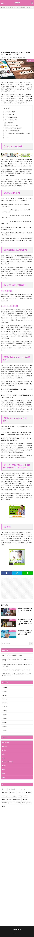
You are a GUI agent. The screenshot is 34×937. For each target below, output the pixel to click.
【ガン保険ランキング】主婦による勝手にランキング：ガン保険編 (16, 670)
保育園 (14, 796)
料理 (4, 769)
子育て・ (5, 765)
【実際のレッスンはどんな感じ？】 (11, 130)
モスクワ (29, 792)
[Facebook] (6, 573)
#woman (17, 3)
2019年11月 (4, 703)
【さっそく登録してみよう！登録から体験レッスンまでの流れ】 (16, 134)
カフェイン (5, 792)
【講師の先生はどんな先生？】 (10, 117)
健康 (4, 758)
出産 (26, 796)
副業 (4, 799)
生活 (24, 802)
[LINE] (27, 573)
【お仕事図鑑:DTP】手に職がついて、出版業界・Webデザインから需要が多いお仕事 (25, 622)
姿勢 (10, 799)
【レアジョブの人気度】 (9, 111)
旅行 (4, 773)
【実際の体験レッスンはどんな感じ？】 (12, 128)
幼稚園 (25, 799)
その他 (4, 750)
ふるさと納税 (12, 789)
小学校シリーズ (17, 799)
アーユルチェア (22, 789)
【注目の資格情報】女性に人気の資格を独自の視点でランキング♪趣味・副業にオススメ (16, 674)
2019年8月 (4, 714)
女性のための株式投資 (8, 761)
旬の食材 (12, 802)
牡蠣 (19, 802)
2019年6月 (4, 722)
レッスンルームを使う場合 (11, 125)
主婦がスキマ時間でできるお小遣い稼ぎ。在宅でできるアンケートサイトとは (16, 660)
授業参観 (5, 802)
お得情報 (5, 746)
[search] (31, 643)
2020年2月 (4, 695)
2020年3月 (4, 691)
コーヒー (13, 792)
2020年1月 (4, 699)
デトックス (21, 792)
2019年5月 (4, 726)
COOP (4, 789)
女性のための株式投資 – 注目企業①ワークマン (12, 655)
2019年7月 (4, 718)
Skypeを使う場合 (9, 122)
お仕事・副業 (11, 7)
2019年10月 (4, 706)
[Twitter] (17, 573)
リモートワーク (6, 796)
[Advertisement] (17, 31)
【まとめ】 (6, 137)
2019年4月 (4, 730)
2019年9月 (4, 710)
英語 (4, 806)
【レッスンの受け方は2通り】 (10, 119)
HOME (4, 7)
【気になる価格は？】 (8, 114)
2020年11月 (4, 687)
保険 (4, 754)
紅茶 (29, 802)
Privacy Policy (17, 929)
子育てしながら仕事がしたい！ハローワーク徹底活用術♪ (25, 610)
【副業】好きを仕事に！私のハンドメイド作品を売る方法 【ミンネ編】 (25, 632)
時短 (4, 777)
